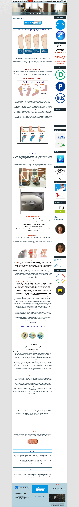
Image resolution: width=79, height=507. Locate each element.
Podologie (25, 1)
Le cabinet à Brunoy (17, 1)
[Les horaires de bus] (60, 103)
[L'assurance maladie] (60, 140)
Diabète (54, 1)
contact (64, 1)
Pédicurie (30, 1)
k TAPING (59, 1)
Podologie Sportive (47, 1)
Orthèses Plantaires (38, 1)
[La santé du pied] (60, 212)
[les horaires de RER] (60, 79)
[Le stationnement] (60, 91)
